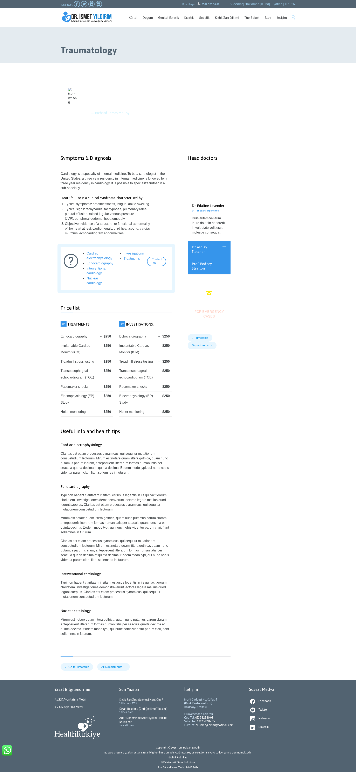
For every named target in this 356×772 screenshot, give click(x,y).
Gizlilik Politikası (178, 757)
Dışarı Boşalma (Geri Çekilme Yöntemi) (143, 708)
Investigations (134, 253)
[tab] (209, 180)
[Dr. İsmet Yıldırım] (87, 17)
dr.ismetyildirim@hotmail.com (214, 725)
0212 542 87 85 (206, 721)
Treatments (132, 258)
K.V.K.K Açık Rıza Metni (68, 707)
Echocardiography (100, 263)
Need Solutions (186, 762)
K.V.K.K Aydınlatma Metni (70, 699)
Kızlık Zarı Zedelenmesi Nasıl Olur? (141, 699)
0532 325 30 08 (204, 717)
